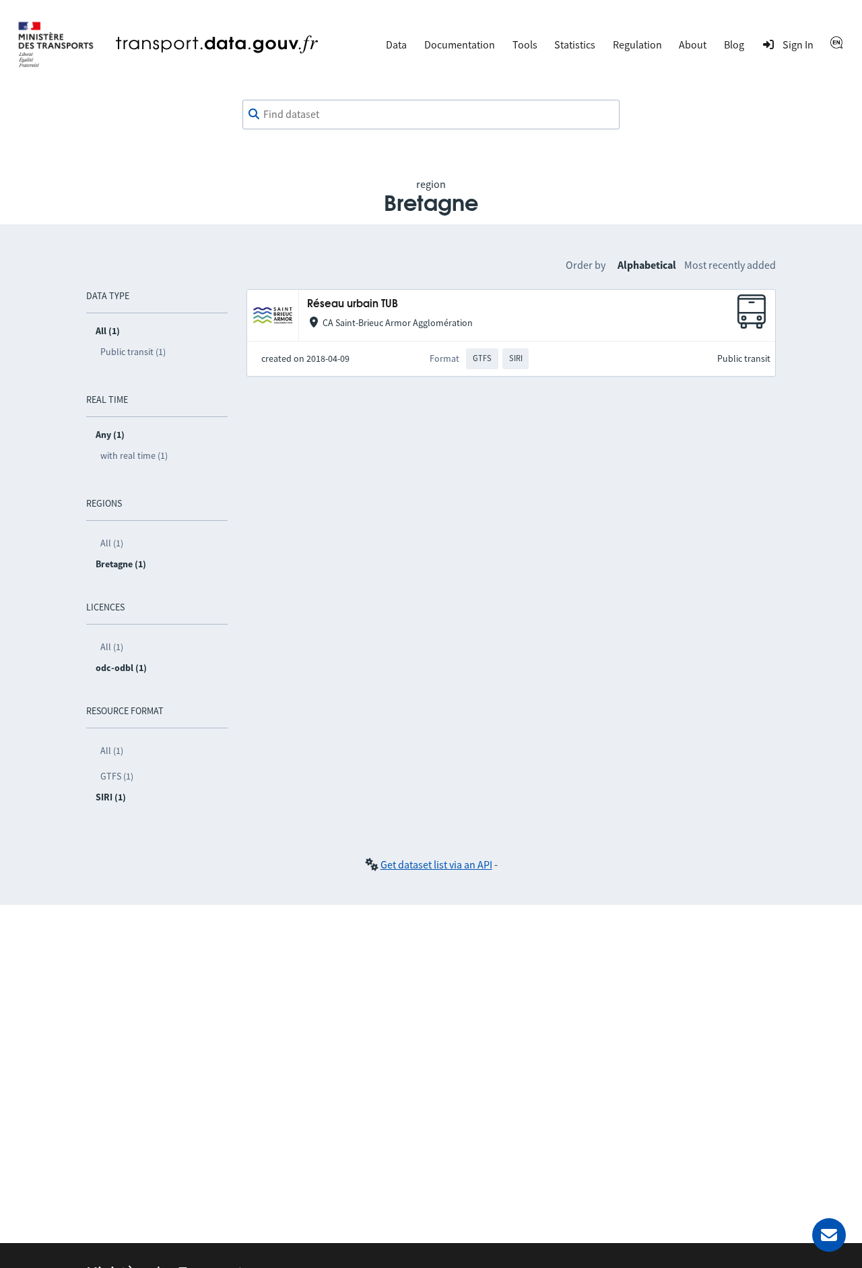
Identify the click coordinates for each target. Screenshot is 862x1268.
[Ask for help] (829, 1235)
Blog (734, 44)
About (692, 44)
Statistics (574, 44)
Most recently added (730, 265)
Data (396, 44)
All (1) (111, 543)
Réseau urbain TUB (352, 304)
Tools (524, 44)
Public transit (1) (133, 352)
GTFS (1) (116, 776)
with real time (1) (134, 455)
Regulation (637, 44)
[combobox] (431, 114)
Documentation (459, 44)
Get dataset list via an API (436, 864)
